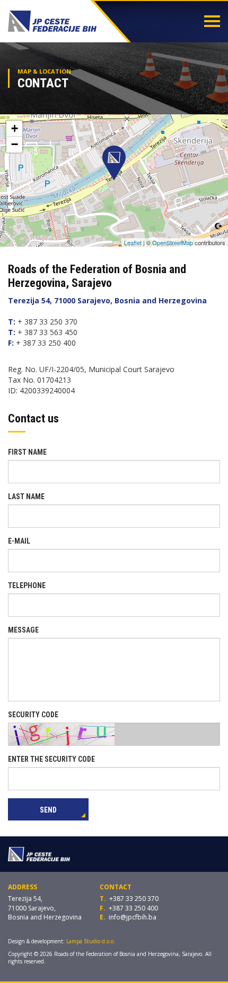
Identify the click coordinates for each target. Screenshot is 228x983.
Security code (33, 714)
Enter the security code (51, 759)
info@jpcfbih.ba (132, 917)
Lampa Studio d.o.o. (90, 941)
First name (27, 452)
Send (48, 810)
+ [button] (14, 128)
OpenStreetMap (172, 242)
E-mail (19, 541)
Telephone (27, 585)
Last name (26, 496)
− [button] (14, 144)
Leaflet (133, 242)
